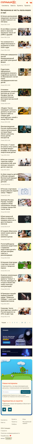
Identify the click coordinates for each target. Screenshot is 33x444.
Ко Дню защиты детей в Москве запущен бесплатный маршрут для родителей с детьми (9, 178)
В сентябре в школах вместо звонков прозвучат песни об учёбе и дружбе (8, 32)
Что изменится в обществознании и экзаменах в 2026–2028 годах (8, 44)
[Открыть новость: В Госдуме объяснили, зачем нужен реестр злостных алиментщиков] (25, 235)
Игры (24, 419)
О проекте (4, 430)
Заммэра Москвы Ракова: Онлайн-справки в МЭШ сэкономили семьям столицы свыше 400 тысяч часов (8, 204)
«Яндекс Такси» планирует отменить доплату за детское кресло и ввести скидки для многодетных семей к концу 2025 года (9, 113)
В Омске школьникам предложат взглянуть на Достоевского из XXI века (9, 19)
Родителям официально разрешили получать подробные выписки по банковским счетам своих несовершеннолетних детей (9, 75)
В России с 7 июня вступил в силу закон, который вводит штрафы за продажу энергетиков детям (9, 148)
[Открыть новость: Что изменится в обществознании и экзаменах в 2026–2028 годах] (25, 46)
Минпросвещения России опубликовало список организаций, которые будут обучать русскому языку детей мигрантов (9, 132)
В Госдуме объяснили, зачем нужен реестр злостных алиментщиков (9, 234)
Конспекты (5, 5)
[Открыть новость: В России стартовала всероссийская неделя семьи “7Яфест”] (25, 192)
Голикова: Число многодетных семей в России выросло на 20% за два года (9, 311)
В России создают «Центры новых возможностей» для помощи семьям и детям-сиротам (8, 163)
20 (22, 322)
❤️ (6, 435)
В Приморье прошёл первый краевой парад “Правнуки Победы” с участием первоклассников (8, 297)
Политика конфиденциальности (10, 433)
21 (25, 322)
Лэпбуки (14, 424)
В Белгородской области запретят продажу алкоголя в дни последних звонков (8, 220)
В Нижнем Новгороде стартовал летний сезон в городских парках (9, 265)
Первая (4, 322)
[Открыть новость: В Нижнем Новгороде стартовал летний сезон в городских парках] (25, 266)
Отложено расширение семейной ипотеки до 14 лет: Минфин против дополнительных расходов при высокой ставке (9, 95)
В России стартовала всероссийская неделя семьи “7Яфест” (9, 191)
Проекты (27, 5)
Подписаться (26, 392)
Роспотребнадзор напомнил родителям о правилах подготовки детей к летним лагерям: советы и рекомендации (9, 249)
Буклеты (20, 5)
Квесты (13, 5)
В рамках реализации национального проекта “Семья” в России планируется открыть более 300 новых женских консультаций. (9, 280)
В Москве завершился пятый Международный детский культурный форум (9, 58)
